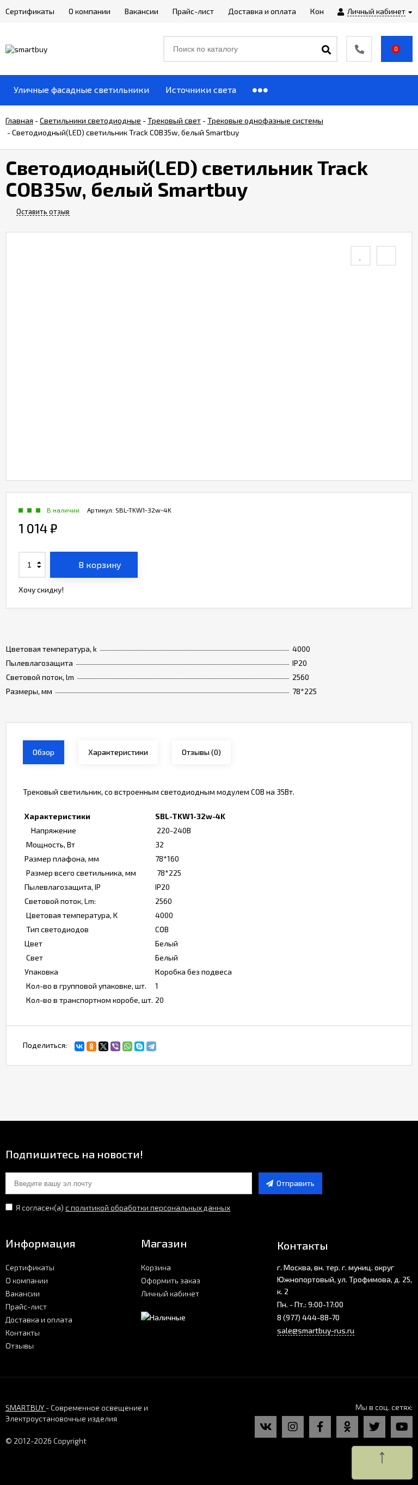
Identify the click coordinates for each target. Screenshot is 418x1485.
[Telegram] (151, 1046)
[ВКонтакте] (79, 1046)
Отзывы (19, 1345)
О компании (26, 1280)
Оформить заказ (170, 1280)
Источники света (200, 89)
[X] (103, 1046)
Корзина (156, 1267)
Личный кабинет (170, 1293)
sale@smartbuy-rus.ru (315, 1330)
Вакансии (22, 1293)
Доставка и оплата (38, 1319)
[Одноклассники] (91, 1046)
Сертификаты (29, 1267)
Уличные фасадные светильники (81, 89)
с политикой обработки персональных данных (147, 1207)
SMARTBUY (25, 1407)
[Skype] (139, 1046)
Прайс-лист (26, 1306)
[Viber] (115, 1046)
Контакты (22, 1332)
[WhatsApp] (127, 1046)
